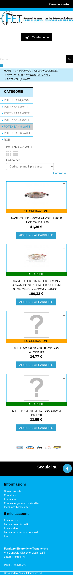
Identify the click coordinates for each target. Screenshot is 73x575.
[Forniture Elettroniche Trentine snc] (36, 18)
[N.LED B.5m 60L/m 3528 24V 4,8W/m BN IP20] (36, 388)
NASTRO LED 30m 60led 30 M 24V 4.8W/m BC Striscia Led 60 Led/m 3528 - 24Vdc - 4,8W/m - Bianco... (37, 285)
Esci (6, 536)
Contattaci (10, 495)
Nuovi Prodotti (12, 491)
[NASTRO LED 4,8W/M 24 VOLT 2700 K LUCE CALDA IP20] (36, 195)
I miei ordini (11, 520)
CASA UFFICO (23, 70)
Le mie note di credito (16, 524)
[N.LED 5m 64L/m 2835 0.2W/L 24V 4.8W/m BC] (36, 325)
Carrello (59, 4)
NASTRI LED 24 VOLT (38, 75)
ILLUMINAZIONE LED (46, 70)
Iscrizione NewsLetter (16, 507)
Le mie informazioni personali (21, 532)
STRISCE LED (15, 75)
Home (7, 70)
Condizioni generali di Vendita (21, 503)
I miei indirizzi (12, 528)
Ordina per (13, 160)
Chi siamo (10, 499)
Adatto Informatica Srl (30, 573)
